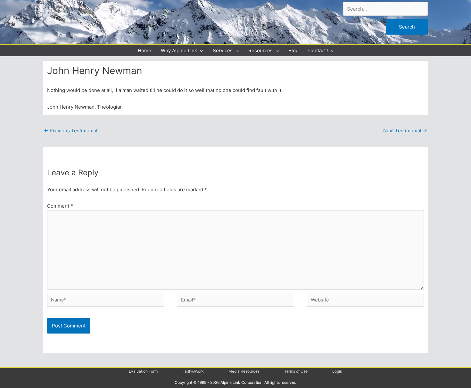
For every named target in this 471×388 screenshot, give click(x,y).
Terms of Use (296, 371)
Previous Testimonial (70, 131)
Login (337, 371)
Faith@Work (193, 371)
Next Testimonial (405, 131)
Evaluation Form (143, 371)
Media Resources (244, 371)
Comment (60, 206)
